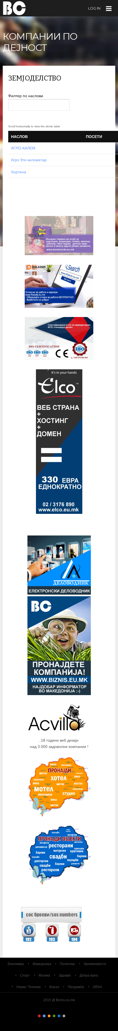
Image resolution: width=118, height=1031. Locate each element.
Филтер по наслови (26, 96)
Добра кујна (89, 975)
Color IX (78, 1016)
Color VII (69, 1016)
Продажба (76, 987)
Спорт (25, 975)
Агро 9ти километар (29, 160)
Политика (67, 964)
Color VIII (73, 1016)
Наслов (19, 136)
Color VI (64, 1016)
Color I (39, 1016)
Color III (49, 1016)
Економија (16, 964)
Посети (94, 136)
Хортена (18, 172)
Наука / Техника (28, 987)
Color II (44, 1016)
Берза (54, 987)
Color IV (54, 1016)
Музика (44, 975)
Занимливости (95, 964)
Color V (59, 1016)
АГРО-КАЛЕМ (23, 148)
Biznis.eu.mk (14, 8)
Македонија (42, 964)
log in (94, 8)
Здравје (65, 975)
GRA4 (97, 987)
